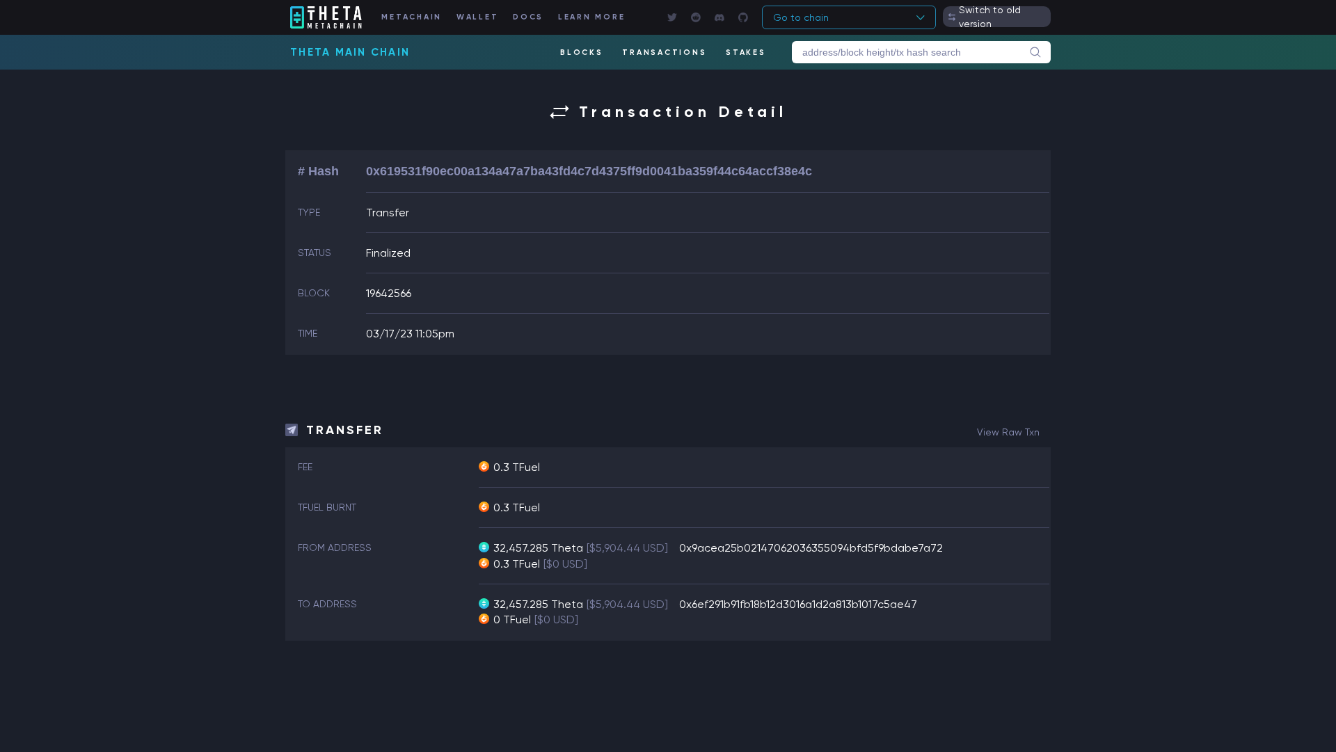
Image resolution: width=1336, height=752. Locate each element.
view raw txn (1008, 432)
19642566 (388, 293)
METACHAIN (411, 17)
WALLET (477, 17)
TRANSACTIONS (664, 52)
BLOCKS (581, 52)
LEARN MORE (592, 17)
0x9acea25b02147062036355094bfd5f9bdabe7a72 (811, 547)
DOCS (528, 17)
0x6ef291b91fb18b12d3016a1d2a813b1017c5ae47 (798, 604)
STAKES (746, 52)
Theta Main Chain (350, 52)
